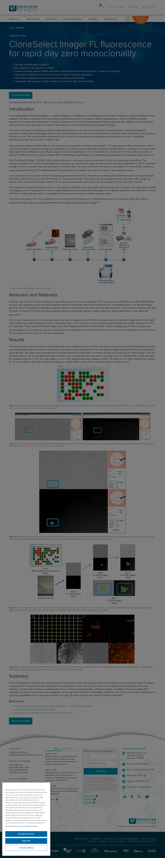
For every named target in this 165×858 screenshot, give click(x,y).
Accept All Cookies (26, 834)
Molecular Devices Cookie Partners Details (21, 826)
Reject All (26, 841)
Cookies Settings (26, 848)
